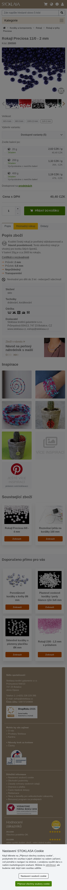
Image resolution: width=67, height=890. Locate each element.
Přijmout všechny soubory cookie (33, 884)
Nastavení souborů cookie (33, 876)
